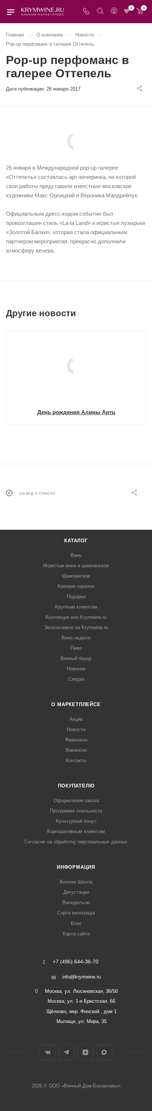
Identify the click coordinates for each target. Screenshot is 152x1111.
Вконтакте (48, 1052)
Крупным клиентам (76, 607)
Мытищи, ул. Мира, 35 (81, 1021)
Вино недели (76, 638)
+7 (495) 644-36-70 (76, 961)
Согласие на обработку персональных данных (76, 841)
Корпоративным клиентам (76, 831)
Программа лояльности (76, 811)
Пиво (76, 648)
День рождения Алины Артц (76, 412)
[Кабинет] (114, 11)
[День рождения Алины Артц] (76, 366)
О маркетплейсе (75, 704)
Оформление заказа (76, 800)
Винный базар (76, 658)
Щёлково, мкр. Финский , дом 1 (81, 1011)
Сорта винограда (76, 913)
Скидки (76, 679)
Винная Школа (76, 882)
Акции (76, 719)
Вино (76, 555)
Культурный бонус (76, 821)
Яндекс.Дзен (85, 1052)
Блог (76, 923)
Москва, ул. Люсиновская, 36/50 (81, 991)
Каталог (76, 540)
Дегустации (76, 892)
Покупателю (76, 786)
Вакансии (76, 750)
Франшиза (76, 740)
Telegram (67, 1052)
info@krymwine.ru (81, 977)
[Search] (100, 11)
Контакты (76, 760)
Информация (76, 867)
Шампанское (76, 576)
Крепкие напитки (76, 586)
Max (104, 1052)
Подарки (76, 596)
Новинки (76, 668)
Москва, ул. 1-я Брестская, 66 (81, 1001)
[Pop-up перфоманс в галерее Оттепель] (76, 141)
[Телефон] (86, 11)
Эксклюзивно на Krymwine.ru (76, 627)
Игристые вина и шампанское (76, 565)
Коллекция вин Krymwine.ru (76, 617)
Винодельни (76, 902)
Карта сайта (76, 934)
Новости (76, 729)
